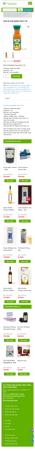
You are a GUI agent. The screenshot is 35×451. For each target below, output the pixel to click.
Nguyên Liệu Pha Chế (17, 83)
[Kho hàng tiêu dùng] (9, 3)
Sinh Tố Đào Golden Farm (11, 91)
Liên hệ (7, 426)
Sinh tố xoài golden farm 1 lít (16, 16)
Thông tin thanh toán (11, 406)
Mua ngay (16, 76)
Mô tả (7, 98)
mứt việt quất (22, 87)
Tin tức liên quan (10, 429)
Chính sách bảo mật (11, 415)
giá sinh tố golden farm (14, 85)
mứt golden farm (12, 87)
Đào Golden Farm (13, 93)
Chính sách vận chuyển (12, 409)
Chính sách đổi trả (10, 412)
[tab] (7, 98)
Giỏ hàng (7, 420)
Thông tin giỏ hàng (10, 441)
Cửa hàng (8, 423)
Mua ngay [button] (10, 180)
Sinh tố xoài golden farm (22, 89)
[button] (28, 27)
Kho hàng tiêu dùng (10, 14)
